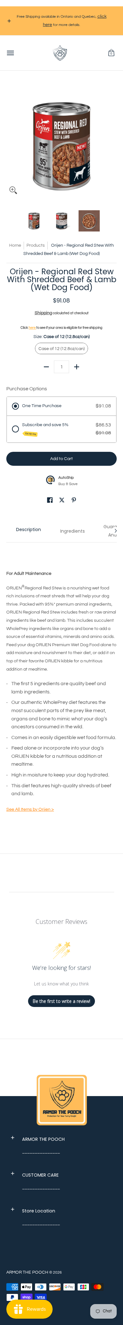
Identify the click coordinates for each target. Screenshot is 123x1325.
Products (35, 245)
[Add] (76, 367)
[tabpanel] (61, 685)
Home (15, 245)
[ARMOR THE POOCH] (60, 53)
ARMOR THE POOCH (27, 1272)
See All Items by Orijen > (30, 809)
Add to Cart (61, 459)
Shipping (43, 313)
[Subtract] (46, 367)
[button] (111, 53)
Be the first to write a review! (61, 1001)
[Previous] (11, 142)
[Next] (112, 142)
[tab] (28, 531)
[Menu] (10, 53)
